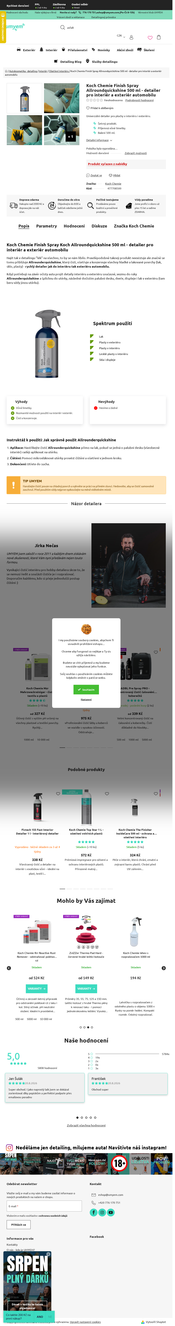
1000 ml (29, 739)
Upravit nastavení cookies (85, 1321)
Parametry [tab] (46, 226)
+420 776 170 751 (109, 1202)
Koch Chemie (113, 183)
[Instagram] (102, 1212)
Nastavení (86, 699)
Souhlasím (88, 689)
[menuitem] (27, 50)
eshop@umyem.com (107, 12)
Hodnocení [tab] (74, 226)
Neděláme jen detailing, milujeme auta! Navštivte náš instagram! (91, 1147)
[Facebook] (94, 1212)
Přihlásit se (18, 1224)
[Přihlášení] (131, 37)
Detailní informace (97, 140)
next (163, 697)
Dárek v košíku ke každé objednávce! (27, 1306)
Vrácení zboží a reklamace (71, 17)
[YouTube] (111, 1212)
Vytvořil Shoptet (156, 1321)
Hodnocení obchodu (17, 12)
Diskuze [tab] (99, 226)
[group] (29, 968)
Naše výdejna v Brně (45, 12)
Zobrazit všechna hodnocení (86, 1125)
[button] (128, 990)
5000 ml (147, 739)
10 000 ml (43, 739)
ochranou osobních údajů (53, 1215)
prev (9, 697)
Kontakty (12, 1244)
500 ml (121, 739)
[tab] (77, 1118)
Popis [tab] (23, 226)
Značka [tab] (134, 226)
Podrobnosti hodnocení (139, 100)
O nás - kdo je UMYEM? (21, 1249)
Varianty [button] (27, 988)
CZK (119, 35)
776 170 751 (89, 12)
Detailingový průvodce (103, 17)
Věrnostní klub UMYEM (150, 12)
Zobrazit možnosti (136, 153)
